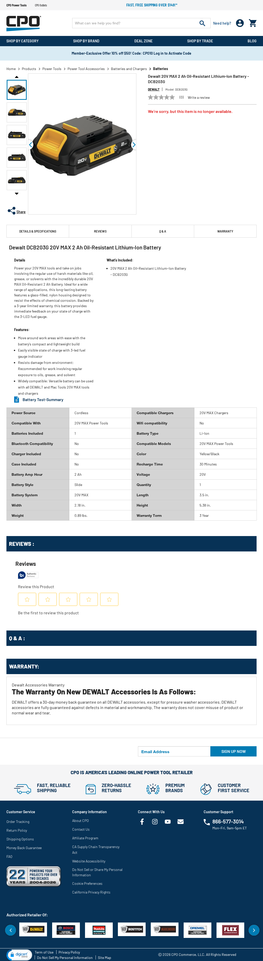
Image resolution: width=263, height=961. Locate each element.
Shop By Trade (200, 41)
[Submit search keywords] (202, 23)
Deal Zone (143, 41)
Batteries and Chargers (129, 68)
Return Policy (16, 830)
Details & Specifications (37, 231)
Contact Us (81, 829)
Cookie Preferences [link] (87, 883)
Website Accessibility (88, 861)
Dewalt (153, 89)
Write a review (199, 97)
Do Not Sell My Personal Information (65, 957)
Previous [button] (16, 76)
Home (11, 68)
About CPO (80, 820)
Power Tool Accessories (86, 68)
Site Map (104, 957)
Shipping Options (20, 839)
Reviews (100, 231)
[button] (16, 90)
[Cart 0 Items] (253, 22)
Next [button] (16, 193)
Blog (252, 41)
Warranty (225, 231)
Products (29, 68)
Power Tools (51, 68)
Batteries (160, 68)
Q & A (162, 231)
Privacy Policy (69, 952)
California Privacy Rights (91, 892)
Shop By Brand (86, 41)
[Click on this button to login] (240, 23)
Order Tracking (17, 821)
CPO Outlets (41, 5)
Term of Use (44, 952)
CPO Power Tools (16, 5)
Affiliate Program (85, 838)
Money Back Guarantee (24, 848)
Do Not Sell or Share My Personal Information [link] (97, 872)
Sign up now (233, 751)
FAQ (9, 856)
